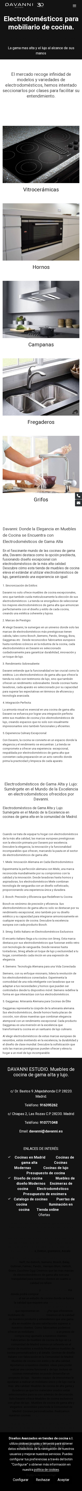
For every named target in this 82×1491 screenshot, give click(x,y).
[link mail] (78, 502)
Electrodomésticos (53, 1189)
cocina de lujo (58, 1302)
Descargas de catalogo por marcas (41, 38)
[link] (24, 5)
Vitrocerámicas (41, 190)
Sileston (29, 1251)
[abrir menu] (75, 6)
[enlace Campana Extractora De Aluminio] (41, 309)
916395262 (49, 1105)
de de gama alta (45, 1331)
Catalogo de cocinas (31, 1199)
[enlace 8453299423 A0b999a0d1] (41, 387)
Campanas (41, 345)
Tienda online (47, 1210)
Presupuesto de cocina (45, 1173)
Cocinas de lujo (55, 1168)
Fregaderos (41, 422)
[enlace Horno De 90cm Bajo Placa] (41, 232)
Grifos (41, 500)
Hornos (41, 267)
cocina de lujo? (35, 1315)
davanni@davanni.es (46, 1131)
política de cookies (46, 1469)
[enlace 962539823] (41, 464)
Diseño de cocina (30, 1178)
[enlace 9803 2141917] (41, 154)
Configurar (20, 1480)
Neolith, (69, 1246)
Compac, (17, 1251)
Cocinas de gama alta (24, 1290)
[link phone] (78, 495)
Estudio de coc (58, 1290)
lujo (44, 1290)
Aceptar (63, 1480)
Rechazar (43, 1480)
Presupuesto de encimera (44, 1194)
